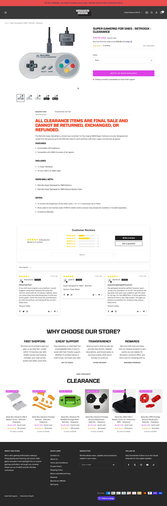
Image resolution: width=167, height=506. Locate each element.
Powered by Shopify (27, 496)
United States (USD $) (132, 12)
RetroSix (50, 212)
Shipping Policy (56, 470)
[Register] (113, 465)
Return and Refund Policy (60, 474)
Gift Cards (54, 484)
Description (40, 112)
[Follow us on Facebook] (129, 465)
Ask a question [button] (128, 244)
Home (7, 23)
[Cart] (161, 13)
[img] (24, 276)
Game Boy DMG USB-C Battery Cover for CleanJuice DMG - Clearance (123, 419)
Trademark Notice (63, 112)
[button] (71, 235)
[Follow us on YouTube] (147, 465)
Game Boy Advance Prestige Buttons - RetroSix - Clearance (43, 419)
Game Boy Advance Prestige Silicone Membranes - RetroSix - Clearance (97, 419)
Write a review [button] (129, 238)
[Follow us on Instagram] (141, 465)
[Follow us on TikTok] (154, 465)
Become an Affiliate (58, 481)
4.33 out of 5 (44, 240)
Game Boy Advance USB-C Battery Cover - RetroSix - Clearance (16, 419)
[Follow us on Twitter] (135, 465)
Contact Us (54, 456)
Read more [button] (23, 302)
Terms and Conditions (59, 463)
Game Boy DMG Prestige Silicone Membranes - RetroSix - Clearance (150, 419)
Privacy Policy (56, 466)
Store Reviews (99, 362)
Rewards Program (132, 362)
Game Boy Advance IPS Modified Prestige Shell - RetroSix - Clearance (70, 419)
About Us (54, 459)
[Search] (152, 13)
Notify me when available (124, 73)
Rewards (53, 477)
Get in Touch (67, 362)
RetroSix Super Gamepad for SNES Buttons (54, 185)
